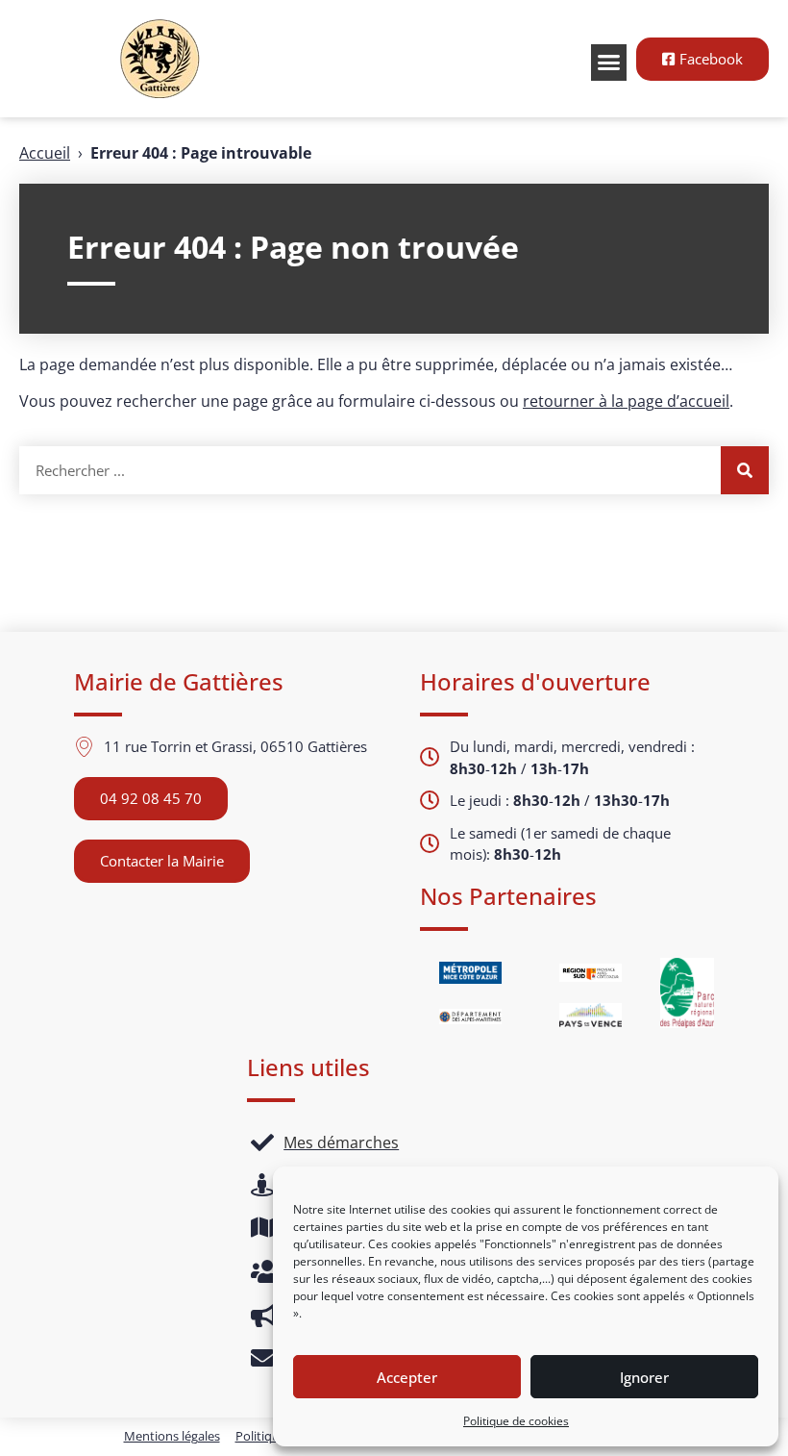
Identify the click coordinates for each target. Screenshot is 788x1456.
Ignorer (644, 1377)
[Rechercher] (745, 470)
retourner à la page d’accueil (626, 401)
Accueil (44, 152)
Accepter (407, 1377)
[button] (609, 62)
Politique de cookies (516, 1421)
